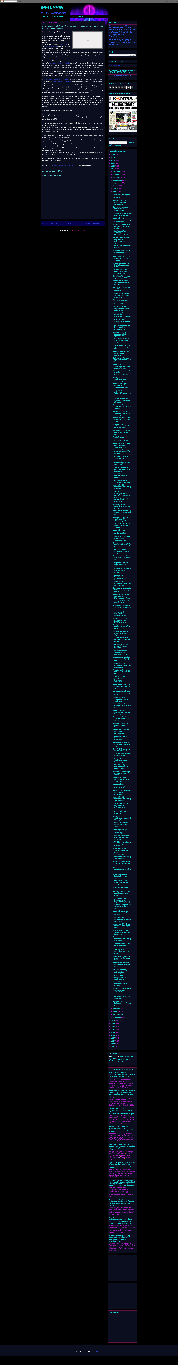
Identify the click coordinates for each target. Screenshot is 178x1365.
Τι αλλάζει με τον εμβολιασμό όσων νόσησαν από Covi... (121, 438)
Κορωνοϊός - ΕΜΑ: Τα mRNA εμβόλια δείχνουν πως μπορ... (122, 919)
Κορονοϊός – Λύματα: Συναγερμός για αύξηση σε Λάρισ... (122, 406)
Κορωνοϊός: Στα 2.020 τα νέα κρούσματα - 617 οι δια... (121, 557)
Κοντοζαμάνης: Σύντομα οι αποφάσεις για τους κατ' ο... (121, 692)
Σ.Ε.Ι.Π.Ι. (80, 16)
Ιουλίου (116, 186)
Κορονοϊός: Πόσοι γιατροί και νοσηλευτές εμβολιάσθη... (122, 990)
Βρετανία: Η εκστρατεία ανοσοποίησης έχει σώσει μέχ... (121, 824)
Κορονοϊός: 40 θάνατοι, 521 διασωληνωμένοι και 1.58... (121, 282)
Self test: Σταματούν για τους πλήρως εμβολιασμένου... (121, 239)
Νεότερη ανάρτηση (49, 223)
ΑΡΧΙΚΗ (45, 16)
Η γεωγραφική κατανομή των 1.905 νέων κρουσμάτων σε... (121, 327)
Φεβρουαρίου (118, 1014)
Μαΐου (115, 191)
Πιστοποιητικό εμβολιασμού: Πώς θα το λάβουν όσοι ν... (121, 426)
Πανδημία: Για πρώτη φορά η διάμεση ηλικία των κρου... (121, 626)
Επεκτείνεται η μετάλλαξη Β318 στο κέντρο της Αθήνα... (122, 589)
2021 (113, 169)
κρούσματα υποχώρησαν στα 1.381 (59, 63)
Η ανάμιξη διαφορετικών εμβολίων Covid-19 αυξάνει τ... (121, 882)
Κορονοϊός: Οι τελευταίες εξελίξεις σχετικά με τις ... (122, 863)
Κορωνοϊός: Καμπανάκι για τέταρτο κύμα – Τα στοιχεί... (121, 773)
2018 (113, 1026)
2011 (113, 1047)
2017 (113, 1029)
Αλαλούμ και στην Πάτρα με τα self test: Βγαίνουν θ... (122, 869)
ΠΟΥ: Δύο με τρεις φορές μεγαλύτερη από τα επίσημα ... (121, 525)
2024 (113, 160)
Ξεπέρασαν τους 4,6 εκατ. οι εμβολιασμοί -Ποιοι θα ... (122, 607)
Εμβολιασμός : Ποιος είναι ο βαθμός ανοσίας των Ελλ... (122, 686)
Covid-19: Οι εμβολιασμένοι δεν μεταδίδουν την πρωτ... (121, 493)
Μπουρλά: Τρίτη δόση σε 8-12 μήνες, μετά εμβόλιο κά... (121, 811)
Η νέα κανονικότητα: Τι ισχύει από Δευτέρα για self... (121, 744)
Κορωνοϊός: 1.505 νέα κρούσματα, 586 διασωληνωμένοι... (120, 519)
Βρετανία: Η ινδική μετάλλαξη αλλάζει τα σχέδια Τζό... (121, 779)
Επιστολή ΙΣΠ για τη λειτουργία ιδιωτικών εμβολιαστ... (121, 737)
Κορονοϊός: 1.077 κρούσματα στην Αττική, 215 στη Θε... (122, 818)
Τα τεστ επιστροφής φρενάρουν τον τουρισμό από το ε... (120, 652)
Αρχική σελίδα (71, 223)
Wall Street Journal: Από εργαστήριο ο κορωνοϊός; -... (121, 458)
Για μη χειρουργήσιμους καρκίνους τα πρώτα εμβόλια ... (121, 195)
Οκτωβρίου (117, 177)
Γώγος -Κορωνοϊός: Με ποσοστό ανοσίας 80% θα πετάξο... (121, 469)
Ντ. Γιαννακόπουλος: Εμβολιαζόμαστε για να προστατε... (122, 876)
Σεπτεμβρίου (117, 180)
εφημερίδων (128, 133)
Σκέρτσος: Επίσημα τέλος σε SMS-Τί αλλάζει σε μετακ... (122, 906)
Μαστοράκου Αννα (126, 1057)
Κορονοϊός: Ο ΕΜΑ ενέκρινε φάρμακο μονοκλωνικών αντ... (121, 531)
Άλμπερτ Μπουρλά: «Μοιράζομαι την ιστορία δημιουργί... (122, 712)
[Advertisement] (123, 1267)
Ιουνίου (116, 188)
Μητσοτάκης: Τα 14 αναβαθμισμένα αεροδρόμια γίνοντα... (121, 613)
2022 (113, 166)
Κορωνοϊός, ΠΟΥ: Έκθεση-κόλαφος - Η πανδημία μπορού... (122, 925)
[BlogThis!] (85, 165)
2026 (113, 154)
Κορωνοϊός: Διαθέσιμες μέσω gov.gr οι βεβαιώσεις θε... (121, 725)
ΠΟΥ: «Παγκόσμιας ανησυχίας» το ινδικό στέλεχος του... (121, 970)
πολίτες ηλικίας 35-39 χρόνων (63, 81)
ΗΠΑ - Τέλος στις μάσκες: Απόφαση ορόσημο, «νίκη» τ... (122, 843)
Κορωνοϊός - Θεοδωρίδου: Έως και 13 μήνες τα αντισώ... (122, 718)
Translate (118, 145)
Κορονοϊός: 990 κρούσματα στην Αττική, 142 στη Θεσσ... (122, 583)
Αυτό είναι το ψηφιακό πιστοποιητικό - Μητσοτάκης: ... (120, 301)
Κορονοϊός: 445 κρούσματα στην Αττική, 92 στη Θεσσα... (122, 219)
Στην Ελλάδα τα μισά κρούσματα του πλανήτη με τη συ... (122, 551)
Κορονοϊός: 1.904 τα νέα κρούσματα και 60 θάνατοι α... (121, 983)
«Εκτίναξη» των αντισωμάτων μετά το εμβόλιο (121, 951)
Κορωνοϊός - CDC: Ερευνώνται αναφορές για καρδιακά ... (121, 506)
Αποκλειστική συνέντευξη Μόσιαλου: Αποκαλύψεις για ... (122, 512)
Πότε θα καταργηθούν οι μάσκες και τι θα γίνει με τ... (122, 544)
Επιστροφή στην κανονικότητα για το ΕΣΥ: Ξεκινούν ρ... (120, 785)
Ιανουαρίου (117, 1017)
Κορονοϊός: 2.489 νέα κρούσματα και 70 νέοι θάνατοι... (121, 912)
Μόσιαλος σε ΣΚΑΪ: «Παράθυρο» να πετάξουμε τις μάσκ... (121, 232)
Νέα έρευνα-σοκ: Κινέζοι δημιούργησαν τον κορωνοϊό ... (121, 252)
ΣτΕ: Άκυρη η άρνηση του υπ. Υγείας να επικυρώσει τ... (122, 499)
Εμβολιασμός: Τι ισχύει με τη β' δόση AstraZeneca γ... (122, 359)
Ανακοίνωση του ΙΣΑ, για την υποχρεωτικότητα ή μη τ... (122, 346)
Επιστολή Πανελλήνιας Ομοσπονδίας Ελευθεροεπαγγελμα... (121, 596)
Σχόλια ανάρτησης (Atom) (77, 230)
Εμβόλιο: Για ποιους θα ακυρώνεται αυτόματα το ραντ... (121, 245)
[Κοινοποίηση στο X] (87, 165)
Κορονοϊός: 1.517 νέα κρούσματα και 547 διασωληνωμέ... (120, 379)
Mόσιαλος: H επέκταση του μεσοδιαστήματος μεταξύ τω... (121, 837)
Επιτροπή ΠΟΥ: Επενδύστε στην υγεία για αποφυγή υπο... (121, 577)
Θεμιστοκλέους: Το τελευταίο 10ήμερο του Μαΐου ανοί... (121, 996)
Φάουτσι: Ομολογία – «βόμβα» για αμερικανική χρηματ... (121, 385)
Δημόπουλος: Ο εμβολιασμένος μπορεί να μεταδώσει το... (121, 366)
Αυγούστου (117, 183)
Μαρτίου (116, 1011)
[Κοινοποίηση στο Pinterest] (90, 165)
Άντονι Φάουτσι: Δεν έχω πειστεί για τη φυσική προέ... (121, 432)
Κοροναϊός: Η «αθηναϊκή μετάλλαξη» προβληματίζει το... (121, 731)
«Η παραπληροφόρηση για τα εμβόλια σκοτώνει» (121, 353)
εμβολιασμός (63, 44)
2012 (113, 1044)
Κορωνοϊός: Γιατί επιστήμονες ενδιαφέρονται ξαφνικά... (122, 314)
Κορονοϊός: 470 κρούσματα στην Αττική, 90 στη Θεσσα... (122, 486)
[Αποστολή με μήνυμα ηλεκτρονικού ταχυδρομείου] (83, 165)
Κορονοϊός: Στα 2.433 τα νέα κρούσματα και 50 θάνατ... (121, 419)
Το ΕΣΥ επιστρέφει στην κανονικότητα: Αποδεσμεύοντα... (121, 538)
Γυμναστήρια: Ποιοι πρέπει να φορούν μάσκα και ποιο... (120, 271)
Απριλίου (116, 1008)
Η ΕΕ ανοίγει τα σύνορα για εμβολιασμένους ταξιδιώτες (121, 646)
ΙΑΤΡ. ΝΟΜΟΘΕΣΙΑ (57, 16)
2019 (113, 1023)
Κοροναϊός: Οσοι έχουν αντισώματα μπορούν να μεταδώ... (121, 295)
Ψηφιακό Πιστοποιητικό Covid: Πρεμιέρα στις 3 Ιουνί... (121, 265)
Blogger (98, 1352)
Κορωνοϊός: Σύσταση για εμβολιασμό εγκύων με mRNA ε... (121, 451)
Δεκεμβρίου (117, 171)
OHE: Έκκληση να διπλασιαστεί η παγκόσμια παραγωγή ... (122, 900)
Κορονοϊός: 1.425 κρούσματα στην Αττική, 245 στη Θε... (122, 665)
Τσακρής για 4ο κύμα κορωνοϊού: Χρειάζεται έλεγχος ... (121, 400)
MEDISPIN (52, 7)
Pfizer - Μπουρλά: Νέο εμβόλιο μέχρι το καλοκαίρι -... (120, 564)
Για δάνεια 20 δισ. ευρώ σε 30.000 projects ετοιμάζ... (122, 570)
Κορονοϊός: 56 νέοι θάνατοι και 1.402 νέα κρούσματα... (121, 699)
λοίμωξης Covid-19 (51, 46)
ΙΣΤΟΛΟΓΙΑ (70, 16)
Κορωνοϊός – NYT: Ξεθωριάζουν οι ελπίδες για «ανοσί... (122, 1003)
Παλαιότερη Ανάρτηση (94, 223)
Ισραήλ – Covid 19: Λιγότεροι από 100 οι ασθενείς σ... (121, 308)
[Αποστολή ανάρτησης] (79, 165)
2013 (113, 1041)
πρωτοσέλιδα (120, 133)
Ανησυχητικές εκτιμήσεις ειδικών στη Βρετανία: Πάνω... (122, 958)
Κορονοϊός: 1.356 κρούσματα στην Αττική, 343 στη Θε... (122, 938)
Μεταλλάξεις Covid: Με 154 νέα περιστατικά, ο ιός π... (121, 340)
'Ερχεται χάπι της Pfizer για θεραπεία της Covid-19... (122, 964)
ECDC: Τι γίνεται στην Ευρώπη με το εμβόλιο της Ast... (121, 639)
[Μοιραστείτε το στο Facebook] (88, 165)
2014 (113, 1038)
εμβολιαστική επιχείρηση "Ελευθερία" (56, 79)
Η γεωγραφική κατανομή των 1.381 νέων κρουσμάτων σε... (121, 445)
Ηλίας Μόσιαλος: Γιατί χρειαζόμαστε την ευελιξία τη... (120, 202)
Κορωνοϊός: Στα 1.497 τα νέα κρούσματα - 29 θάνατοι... (121, 258)
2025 (113, 157)
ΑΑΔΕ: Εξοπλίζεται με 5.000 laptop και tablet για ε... (121, 850)
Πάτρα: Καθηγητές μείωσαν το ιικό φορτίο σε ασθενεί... (121, 321)
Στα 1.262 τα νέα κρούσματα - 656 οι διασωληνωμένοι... (120, 760)
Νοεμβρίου (117, 174)
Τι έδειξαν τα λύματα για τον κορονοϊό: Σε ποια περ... (121, 671)
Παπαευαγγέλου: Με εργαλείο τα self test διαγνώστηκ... (120, 831)
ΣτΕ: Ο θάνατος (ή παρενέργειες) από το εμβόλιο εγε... (121, 977)
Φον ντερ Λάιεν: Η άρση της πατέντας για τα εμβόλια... (121, 893)
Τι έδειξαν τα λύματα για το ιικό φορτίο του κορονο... (121, 945)
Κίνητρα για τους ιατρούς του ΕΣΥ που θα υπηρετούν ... (122, 289)
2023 (113, 163)
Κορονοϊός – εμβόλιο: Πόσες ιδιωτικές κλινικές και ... (122, 705)
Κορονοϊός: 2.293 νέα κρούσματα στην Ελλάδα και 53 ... (120, 620)
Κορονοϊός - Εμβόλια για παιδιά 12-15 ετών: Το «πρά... (121, 226)
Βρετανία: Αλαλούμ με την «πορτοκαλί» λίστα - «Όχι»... (122, 633)
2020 (113, 1021)
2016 (113, 1032)
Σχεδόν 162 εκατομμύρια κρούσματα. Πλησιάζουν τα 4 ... (122, 658)
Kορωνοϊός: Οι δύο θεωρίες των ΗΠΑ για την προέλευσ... (121, 334)
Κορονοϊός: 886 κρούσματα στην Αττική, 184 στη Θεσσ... (122, 798)
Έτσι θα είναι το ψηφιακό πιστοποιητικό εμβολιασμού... (121, 208)
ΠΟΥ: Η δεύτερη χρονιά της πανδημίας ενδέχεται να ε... (121, 805)
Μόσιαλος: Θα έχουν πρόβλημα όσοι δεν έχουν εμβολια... (120, 766)
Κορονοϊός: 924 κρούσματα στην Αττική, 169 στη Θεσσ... (122, 856)
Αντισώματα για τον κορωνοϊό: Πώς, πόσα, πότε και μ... (121, 413)
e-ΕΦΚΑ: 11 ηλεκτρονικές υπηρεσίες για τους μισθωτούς (122, 792)
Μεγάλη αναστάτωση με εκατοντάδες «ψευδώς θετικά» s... (121, 932)
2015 (113, 1035)
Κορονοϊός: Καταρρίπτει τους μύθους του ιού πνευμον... (121, 475)
